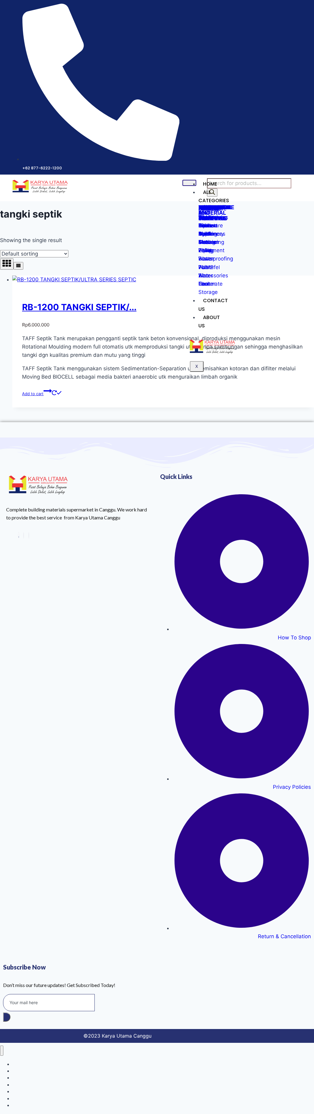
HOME (210, 183)
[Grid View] (6, 264)
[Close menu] (1, 1051)
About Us (209, 321)
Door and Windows (31, 1105)
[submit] (6, 1017)
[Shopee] (18, 535)
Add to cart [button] (33, 393)
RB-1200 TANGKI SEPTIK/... (79, 307)
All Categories (213, 196)
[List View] (18, 266)
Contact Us (213, 304)
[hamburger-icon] (189, 183)
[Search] (212, 192)
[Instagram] (23, 535)
